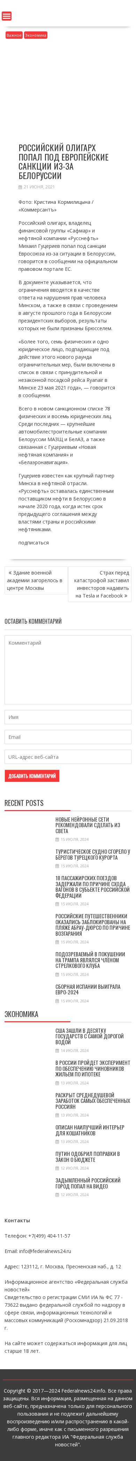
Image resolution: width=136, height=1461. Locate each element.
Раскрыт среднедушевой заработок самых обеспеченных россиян (92, 1100)
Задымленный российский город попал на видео (88, 1183)
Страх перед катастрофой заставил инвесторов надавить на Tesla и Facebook (101, 584)
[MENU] (6, 16)
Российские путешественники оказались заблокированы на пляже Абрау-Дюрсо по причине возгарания (92, 924)
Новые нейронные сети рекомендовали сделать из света (87, 825)
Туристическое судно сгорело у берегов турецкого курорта (92, 854)
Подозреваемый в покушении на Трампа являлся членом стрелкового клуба (90, 959)
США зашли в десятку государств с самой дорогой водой (89, 1036)
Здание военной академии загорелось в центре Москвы (34, 580)
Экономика (35, 35)
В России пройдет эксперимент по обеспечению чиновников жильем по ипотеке (92, 1068)
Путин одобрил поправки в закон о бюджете (87, 1156)
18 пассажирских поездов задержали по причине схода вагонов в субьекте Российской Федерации (92, 886)
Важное (14, 35)
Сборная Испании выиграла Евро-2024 (87, 989)
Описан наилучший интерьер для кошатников (89, 1130)
